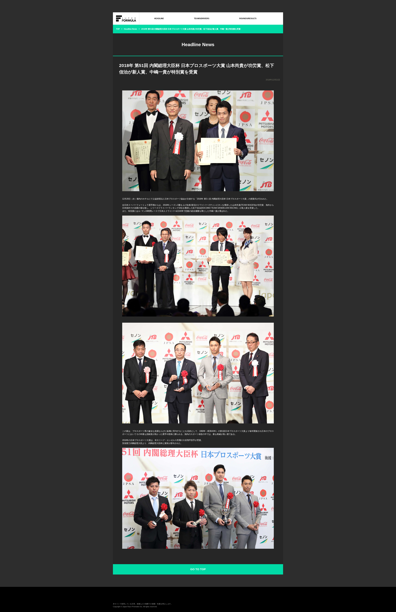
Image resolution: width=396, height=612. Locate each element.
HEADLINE (159, 18)
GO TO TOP (198, 569)
